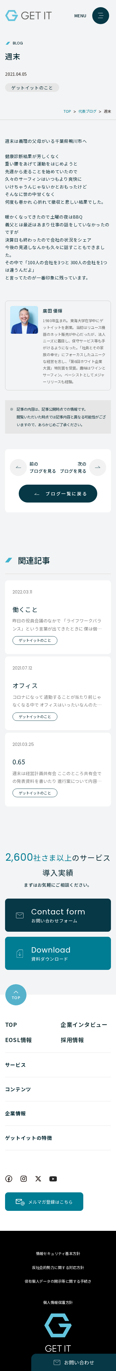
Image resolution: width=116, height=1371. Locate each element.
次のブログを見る (73, 467)
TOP (11, 1024)
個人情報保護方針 (58, 1302)
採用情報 (72, 1039)
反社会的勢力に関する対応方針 (58, 1267)
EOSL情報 (18, 1039)
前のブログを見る (42, 467)
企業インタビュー (84, 1024)
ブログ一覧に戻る (66, 493)
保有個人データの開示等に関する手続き (58, 1281)
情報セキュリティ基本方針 (58, 1253)
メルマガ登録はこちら (50, 1202)
